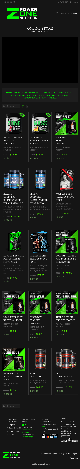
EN (5, 2)
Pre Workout (8, 147)
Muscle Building (36, 147)
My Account (13, 421)
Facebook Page (27, 437)
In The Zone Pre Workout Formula (12, 140)
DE (8, 2)
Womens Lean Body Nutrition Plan (12, 376)
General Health (9, 209)
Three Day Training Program (36, 320)
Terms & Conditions (16, 428)
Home (33, 31)
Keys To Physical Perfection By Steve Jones (13, 258)
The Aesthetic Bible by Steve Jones (38, 258)
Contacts (12, 434)
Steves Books (67, 209)
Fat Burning (17, 207)
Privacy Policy (14, 431)
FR (14, 2)
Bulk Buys (7, 207)
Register (12, 425)
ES (11, 2)
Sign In (75, 2)
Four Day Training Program (61, 140)
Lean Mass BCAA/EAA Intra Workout (39, 140)
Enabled (47, 464)
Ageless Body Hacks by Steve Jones (65, 196)
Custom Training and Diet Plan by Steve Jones (66, 258)
